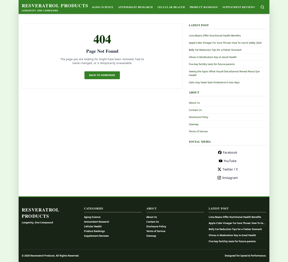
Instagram (230, 178)
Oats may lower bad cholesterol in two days (214, 82)
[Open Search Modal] (262, 7)
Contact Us (195, 110)
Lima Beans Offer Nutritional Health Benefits (215, 35)
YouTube (230, 161)
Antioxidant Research (135, 7)
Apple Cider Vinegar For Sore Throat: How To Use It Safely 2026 (225, 42)
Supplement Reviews (239, 7)
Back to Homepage (102, 75)
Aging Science (102, 7)
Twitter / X (230, 169)
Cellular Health (171, 7)
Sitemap (193, 124)
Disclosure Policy (198, 117)
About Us (194, 102)
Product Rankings (204, 7)
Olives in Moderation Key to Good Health (213, 57)
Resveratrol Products (55, 5)
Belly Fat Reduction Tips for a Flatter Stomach (215, 50)
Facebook (230, 152)
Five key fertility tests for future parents (212, 64)
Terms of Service (198, 131)
